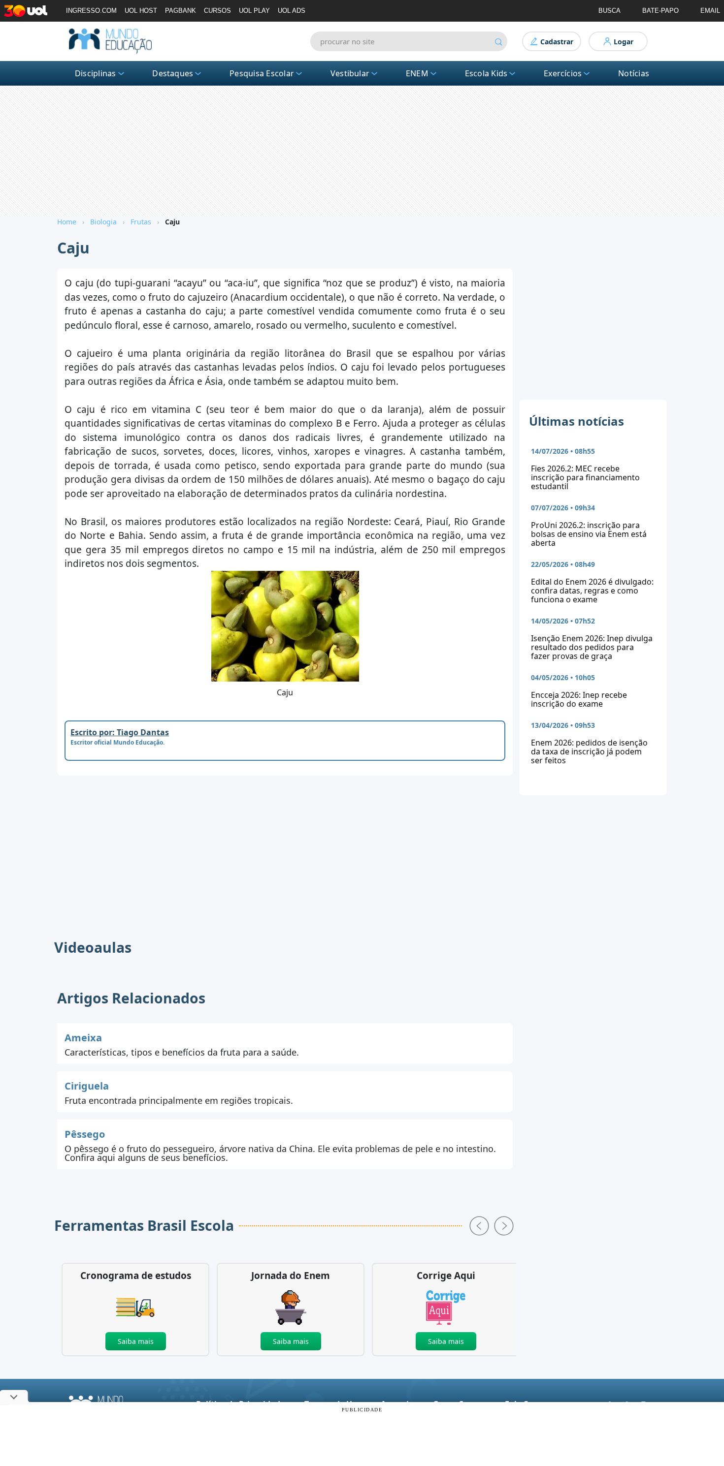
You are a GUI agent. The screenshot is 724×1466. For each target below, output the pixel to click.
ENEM (417, 73)
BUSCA (609, 10)
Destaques (172, 73)
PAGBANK (180, 10)
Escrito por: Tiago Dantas (119, 732)
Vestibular (349, 73)
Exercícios (563, 73)
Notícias (633, 73)
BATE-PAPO (660, 10)
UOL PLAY (254, 10)
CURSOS (217, 10)
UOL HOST (141, 10)
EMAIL (710, 10)
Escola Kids (486, 73)
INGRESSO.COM (91, 10)
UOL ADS (291, 10)
